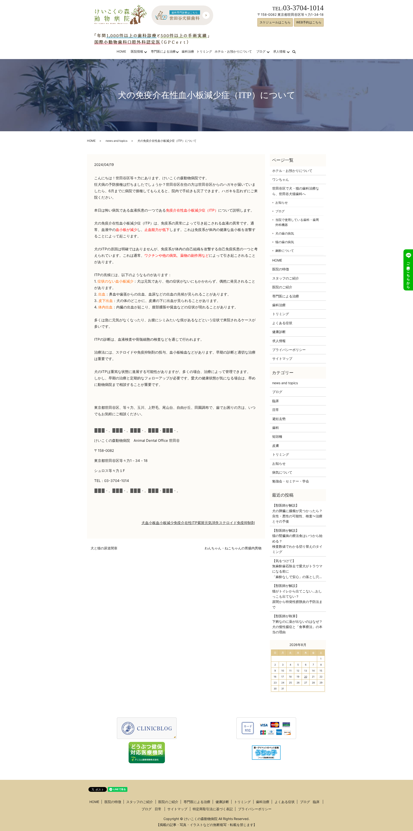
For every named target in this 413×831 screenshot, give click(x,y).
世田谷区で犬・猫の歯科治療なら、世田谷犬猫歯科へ (295, 191)
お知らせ (281, 202)
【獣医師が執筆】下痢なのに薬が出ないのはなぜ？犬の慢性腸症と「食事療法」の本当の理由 (297, 624)
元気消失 (212, 522)
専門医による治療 (163, 51)
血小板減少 (165, 522)
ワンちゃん (280, 179)
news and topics (116, 140)
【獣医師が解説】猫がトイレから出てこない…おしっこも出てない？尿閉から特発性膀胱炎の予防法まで (297, 596)
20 (305, 676)
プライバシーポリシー (289, 350)
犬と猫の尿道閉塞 (104, 548)
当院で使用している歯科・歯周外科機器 (297, 222)
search (297, 51)
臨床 (275, 401)
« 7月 (277, 644)
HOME (121, 51)
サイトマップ (282, 358)
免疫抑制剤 (246, 522)
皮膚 (275, 445)
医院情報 (137, 51)
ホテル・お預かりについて (233, 51)
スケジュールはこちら (275, 22)
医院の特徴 (280, 269)
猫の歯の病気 (284, 242)
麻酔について (284, 250)
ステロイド (228, 522)
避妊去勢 (279, 419)
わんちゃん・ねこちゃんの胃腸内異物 (233, 548)
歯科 (275, 428)
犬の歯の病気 (284, 233)
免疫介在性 (183, 522)
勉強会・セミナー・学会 (290, 481)
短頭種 (277, 436)
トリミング (204, 51)
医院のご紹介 (282, 287)
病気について (282, 472)
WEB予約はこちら (308, 22)
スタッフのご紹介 (285, 278)
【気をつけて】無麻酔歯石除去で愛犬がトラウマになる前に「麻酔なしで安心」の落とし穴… (297, 569)
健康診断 (279, 332)
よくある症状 (282, 323)
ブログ (261, 51)
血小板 (150, 522)
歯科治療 (188, 51)
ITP (194, 522)
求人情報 (279, 51)
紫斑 (201, 522)
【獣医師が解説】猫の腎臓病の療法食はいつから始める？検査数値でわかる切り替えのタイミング (297, 541)
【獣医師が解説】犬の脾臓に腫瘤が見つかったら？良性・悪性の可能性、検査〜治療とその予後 (297, 513)
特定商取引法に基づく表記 (213, 809)
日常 (275, 410)
